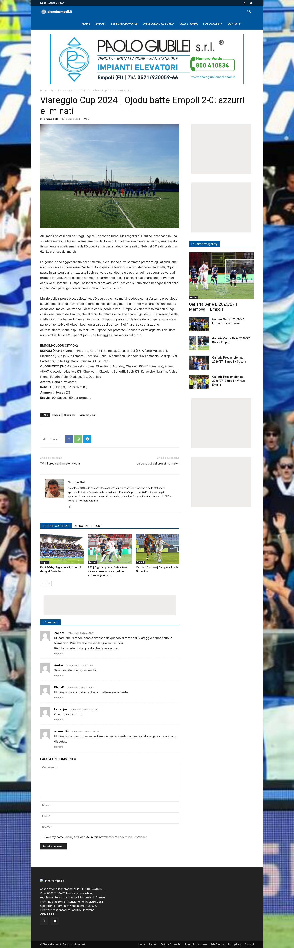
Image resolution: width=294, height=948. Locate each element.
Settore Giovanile (124, 23)
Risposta (58, 653)
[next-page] (49, 583)
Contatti (234, 23)
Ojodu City (69, 414)
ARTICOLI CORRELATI (56, 525)
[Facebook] (244, 3)
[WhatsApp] (78, 439)
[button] (249, 12)
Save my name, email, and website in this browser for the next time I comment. (95, 837)
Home (86, 23)
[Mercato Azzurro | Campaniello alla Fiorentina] (157, 549)
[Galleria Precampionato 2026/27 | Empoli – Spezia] (199, 363)
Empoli (100, 23)
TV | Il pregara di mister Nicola (60, 463)
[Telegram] (87, 439)
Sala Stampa (188, 23)
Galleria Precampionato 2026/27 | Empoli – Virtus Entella (228, 380)
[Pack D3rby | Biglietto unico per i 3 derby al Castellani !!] (62, 549)
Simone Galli (51, 118)
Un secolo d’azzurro (158, 23)
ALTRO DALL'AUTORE (88, 525)
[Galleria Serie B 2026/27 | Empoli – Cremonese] (199, 324)
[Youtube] (251, 3)
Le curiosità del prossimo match (158, 463)
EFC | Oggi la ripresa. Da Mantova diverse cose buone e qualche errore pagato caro (107, 571)
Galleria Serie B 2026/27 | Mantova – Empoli (213, 307)
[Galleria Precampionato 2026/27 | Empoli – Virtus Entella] (199, 382)
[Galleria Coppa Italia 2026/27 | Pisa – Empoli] (199, 343)
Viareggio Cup (88, 414)
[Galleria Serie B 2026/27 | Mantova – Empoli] (221, 275)
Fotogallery (212, 23)
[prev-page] (42, 583)
